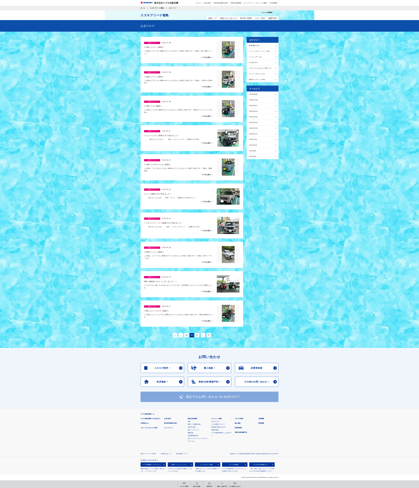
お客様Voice (145, 423)
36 (192, 335)
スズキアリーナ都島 (157, 8)
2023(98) (252, 151)
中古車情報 (273, 3)
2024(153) (253, 145)
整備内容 (190, 433)
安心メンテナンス (193, 430)
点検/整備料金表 (193, 435)
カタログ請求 (239, 418)
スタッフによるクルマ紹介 (149, 428)
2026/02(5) (253, 128)
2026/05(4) (253, 111)
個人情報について (182, 453)
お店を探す (207, 3)
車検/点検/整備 (236, 3)
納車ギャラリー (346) (257, 79)
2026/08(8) (253, 94)
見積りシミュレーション (179, 464)
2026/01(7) (253, 134)
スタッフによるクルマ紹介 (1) (260, 68)
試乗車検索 (238, 428)
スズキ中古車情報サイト (260, 464)
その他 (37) (253, 62)
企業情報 (261, 418)
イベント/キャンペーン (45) (259, 51)
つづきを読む (206, 57)
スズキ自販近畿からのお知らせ (150, 418)
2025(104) (253, 139)
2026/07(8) (253, 100)
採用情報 (261, 423)
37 (197, 335)
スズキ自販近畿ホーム (148, 414)
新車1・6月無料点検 (194, 424)
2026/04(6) (253, 117)
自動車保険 (214, 430)
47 (209, 335)
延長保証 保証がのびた (218, 427)
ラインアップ (248, 3)
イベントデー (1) (255, 57)
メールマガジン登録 (206, 464)
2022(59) (252, 156)
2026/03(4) (253, 122)
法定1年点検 (192, 427)
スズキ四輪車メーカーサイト (152, 464)
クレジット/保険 (261, 3)
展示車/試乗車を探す (221, 3)
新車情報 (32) (254, 45)
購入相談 (237, 423)
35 (186, 335)
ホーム (198, 3)
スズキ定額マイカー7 (218, 424)
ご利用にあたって (166, 453)
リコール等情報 (233, 464)
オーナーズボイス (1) (257, 74)
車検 (189, 421)
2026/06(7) (253, 105)
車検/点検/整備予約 (241, 432)
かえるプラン (215, 421)
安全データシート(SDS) (148, 453)
